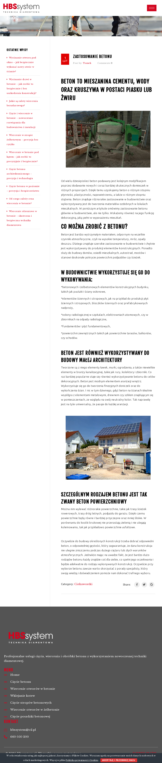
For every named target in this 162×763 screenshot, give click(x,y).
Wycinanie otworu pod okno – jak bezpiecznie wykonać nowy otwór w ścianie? (21, 64)
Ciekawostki (83, 584)
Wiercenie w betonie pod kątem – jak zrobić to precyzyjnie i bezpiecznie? (23, 157)
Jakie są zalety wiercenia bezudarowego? (22, 103)
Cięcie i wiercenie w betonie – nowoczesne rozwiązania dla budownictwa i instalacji (21, 120)
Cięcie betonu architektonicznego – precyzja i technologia (20, 174)
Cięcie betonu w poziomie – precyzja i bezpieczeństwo (23, 188)
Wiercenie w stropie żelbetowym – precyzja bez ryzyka (22, 140)
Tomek (87, 63)
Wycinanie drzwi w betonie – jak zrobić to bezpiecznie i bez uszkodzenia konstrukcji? (21, 86)
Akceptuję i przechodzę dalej (118, 760)
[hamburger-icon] (151, 8)
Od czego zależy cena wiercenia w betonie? (20, 201)
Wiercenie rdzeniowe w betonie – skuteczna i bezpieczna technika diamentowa (22, 218)
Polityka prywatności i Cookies (82, 760)
